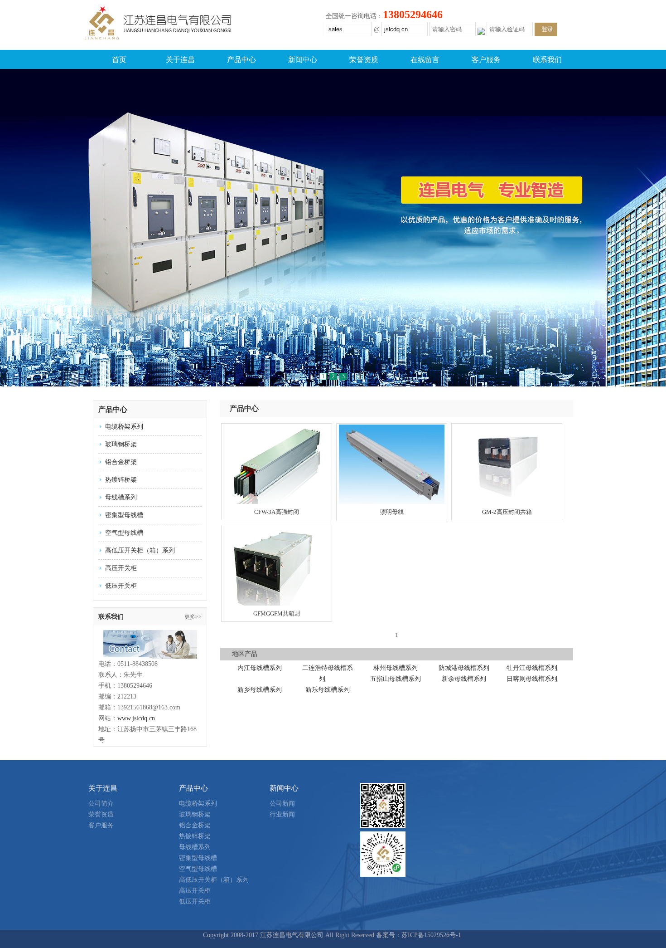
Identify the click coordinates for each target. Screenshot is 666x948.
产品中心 (241, 60)
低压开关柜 (121, 585)
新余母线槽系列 (464, 678)
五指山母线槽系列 (395, 678)
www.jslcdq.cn (136, 718)
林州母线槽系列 (395, 668)
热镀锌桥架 (121, 479)
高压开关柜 (121, 568)
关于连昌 (180, 60)
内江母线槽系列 (259, 668)
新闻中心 (302, 60)
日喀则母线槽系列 (532, 678)
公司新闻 (282, 803)
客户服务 (486, 60)
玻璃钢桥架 (121, 444)
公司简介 (101, 803)
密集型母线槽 (124, 515)
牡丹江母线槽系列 (532, 668)
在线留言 (424, 60)
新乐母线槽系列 (327, 689)
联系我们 (547, 60)
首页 (119, 60)
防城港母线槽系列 (464, 668)
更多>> (193, 617)
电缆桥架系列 (124, 426)
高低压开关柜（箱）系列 (140, 550)
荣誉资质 (363, 60)
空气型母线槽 (124, 532)
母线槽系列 (121, 497)
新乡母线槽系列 (259, 689)
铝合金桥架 (121, 462)
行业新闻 (282, 814)
